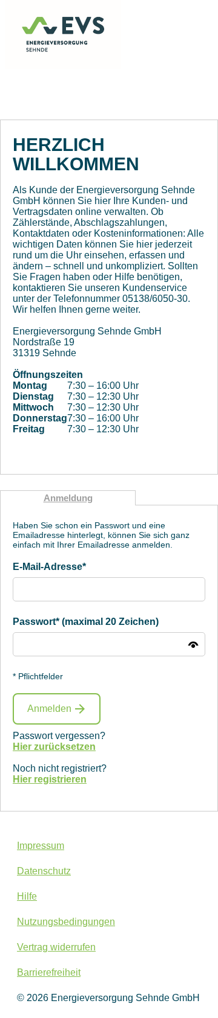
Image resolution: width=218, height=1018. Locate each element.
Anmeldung (68, 498)
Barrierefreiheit (49, 972)
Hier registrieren (50, 779)
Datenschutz (44, 871)
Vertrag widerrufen (56, 947)
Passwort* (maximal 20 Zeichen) (86, 621)
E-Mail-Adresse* (49, 567)
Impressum (40, 845)
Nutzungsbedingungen (66, 922)
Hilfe (27, 896)
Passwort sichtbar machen (193, 644)
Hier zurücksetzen (54, 746)
